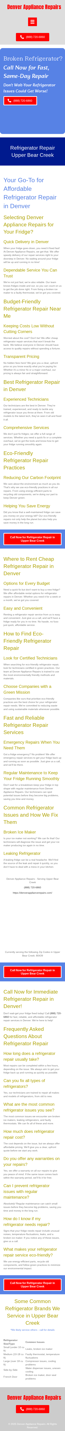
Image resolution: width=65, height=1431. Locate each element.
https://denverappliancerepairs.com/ (32, 892)
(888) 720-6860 (32, 887)
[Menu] (32, 22)
